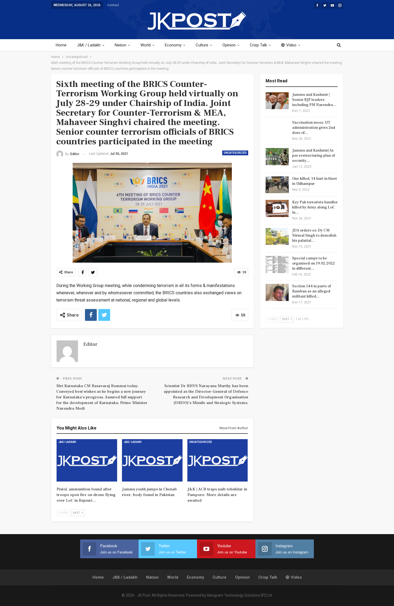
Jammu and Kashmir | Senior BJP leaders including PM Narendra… (314, 99)
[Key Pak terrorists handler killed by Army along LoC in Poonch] (277, 208)
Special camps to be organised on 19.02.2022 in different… (313, 263)
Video (291, 45)
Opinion (229, 45)
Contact (113, 5)
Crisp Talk (258, 45)
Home (61, 45)
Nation (120, 45)
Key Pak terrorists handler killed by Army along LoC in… (315, 207)
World (145, 45)
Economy (173, 45)
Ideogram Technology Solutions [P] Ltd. (240, 595)
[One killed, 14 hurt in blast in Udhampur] (277, 184)
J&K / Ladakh (89, 45)
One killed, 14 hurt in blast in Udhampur (314, 181)
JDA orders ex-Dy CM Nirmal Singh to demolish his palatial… (314, 235)
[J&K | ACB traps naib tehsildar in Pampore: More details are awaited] (217, 460)
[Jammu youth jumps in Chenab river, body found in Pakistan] (152, 460)
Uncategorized (235, 152)
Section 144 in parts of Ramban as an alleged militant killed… (311, 291)
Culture (202, 45)
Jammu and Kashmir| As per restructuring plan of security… (313, 155)
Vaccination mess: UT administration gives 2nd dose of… (313, 127)
